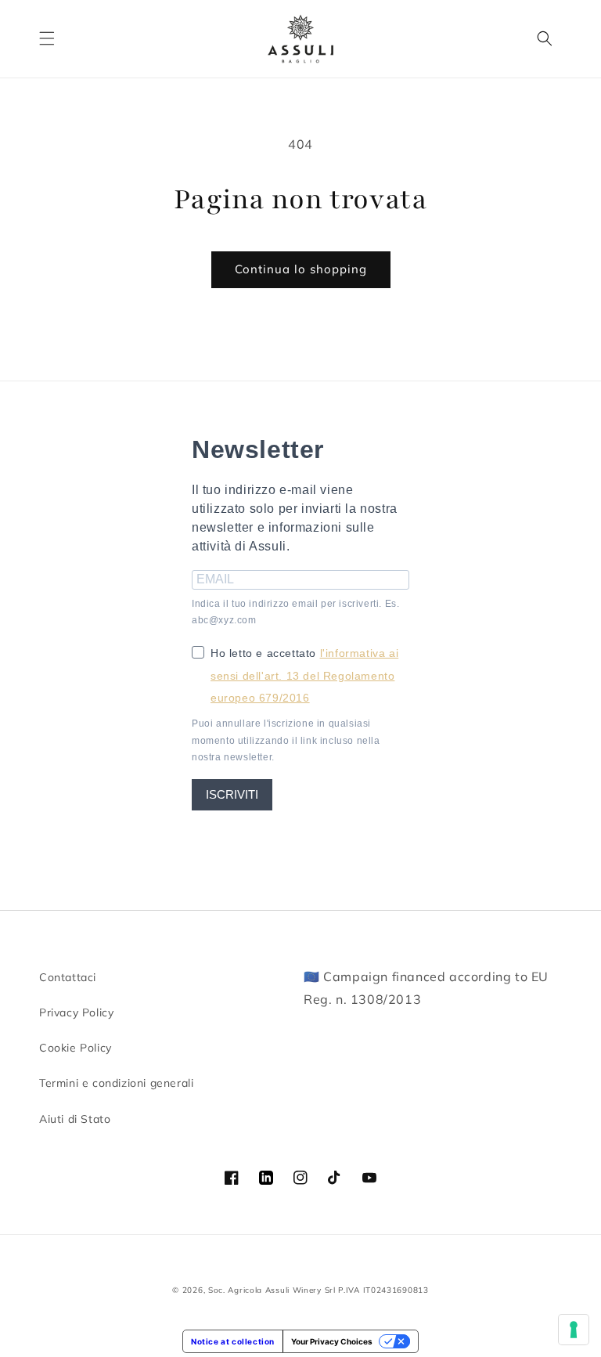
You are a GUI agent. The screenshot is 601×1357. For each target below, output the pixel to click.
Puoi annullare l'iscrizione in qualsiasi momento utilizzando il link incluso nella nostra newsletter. (286, 740)
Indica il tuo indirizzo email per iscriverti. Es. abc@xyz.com (295, 612)
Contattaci (67, 977)
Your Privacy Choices (331, 1341)
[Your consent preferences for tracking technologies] (573, 1329)
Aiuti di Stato (74, 1119)
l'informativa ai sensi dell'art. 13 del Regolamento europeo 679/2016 (304, 676)
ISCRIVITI (232, 794)
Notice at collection (233, 1341)
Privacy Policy (76, 1012)
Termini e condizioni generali (116, 1083)
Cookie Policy (75, 1048)
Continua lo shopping (301, 269)
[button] (47, 38)
